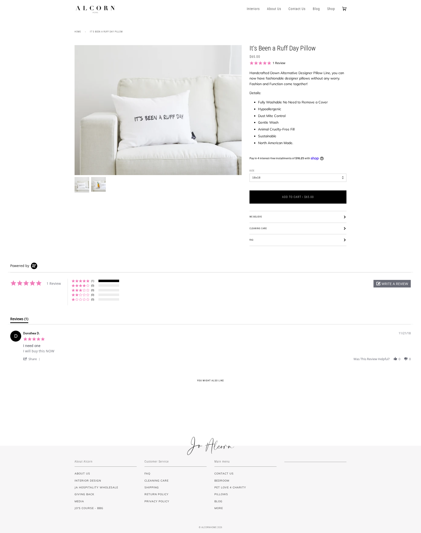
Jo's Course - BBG (89, 508)
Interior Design (88, 480)
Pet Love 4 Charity (230, 487)
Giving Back (84, 494)
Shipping (151, 487)
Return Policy (156, 494)
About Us (82, 473)
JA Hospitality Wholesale (96, 487)
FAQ (251, 240)
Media (79, 501)
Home (78, 31)
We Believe (255, 217)
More (218, 508)
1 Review (279, 63)
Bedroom (221, 480)
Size (251, 170)
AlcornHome (209, 527)
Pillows (221, 494)
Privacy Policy (156, 501)
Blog (218, 501)
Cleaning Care (258, 228)
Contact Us (224, 473)
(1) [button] (92, 281)
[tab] (19, 320)
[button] (392, 283)
